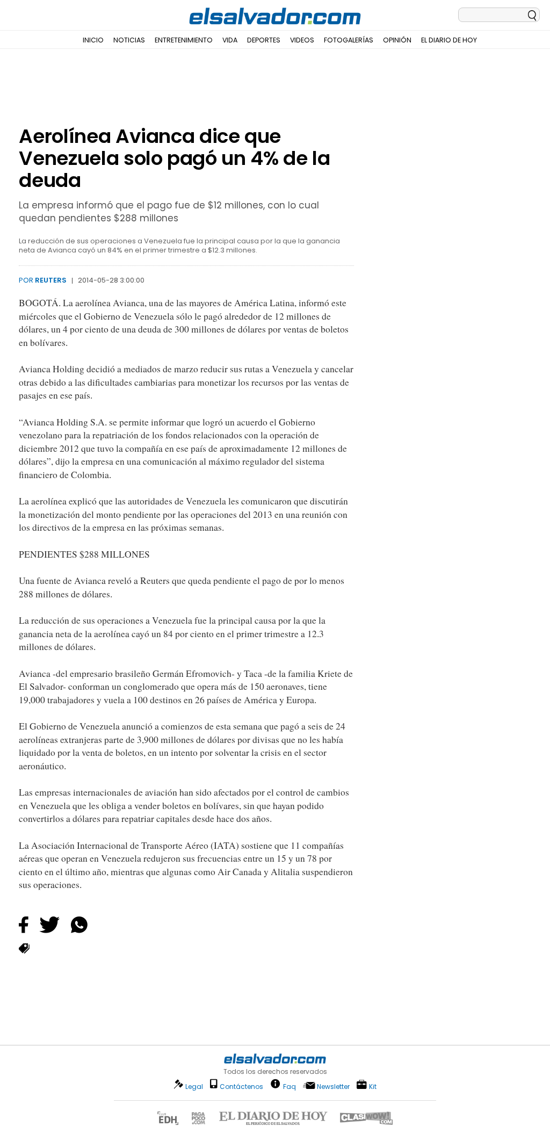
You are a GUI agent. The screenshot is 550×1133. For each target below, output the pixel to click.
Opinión (397, 40)
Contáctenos (241, 1086)
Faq (289, 1086)
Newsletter (333, 1086)
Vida (229, 40)
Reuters (51, 280)
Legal (194, 1086)
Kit (373, 1086)
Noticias (129, 40)
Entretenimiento (184, 40)
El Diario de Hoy (449, 40)
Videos (302, 40)
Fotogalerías (348, 40)
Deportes (263, 40)
